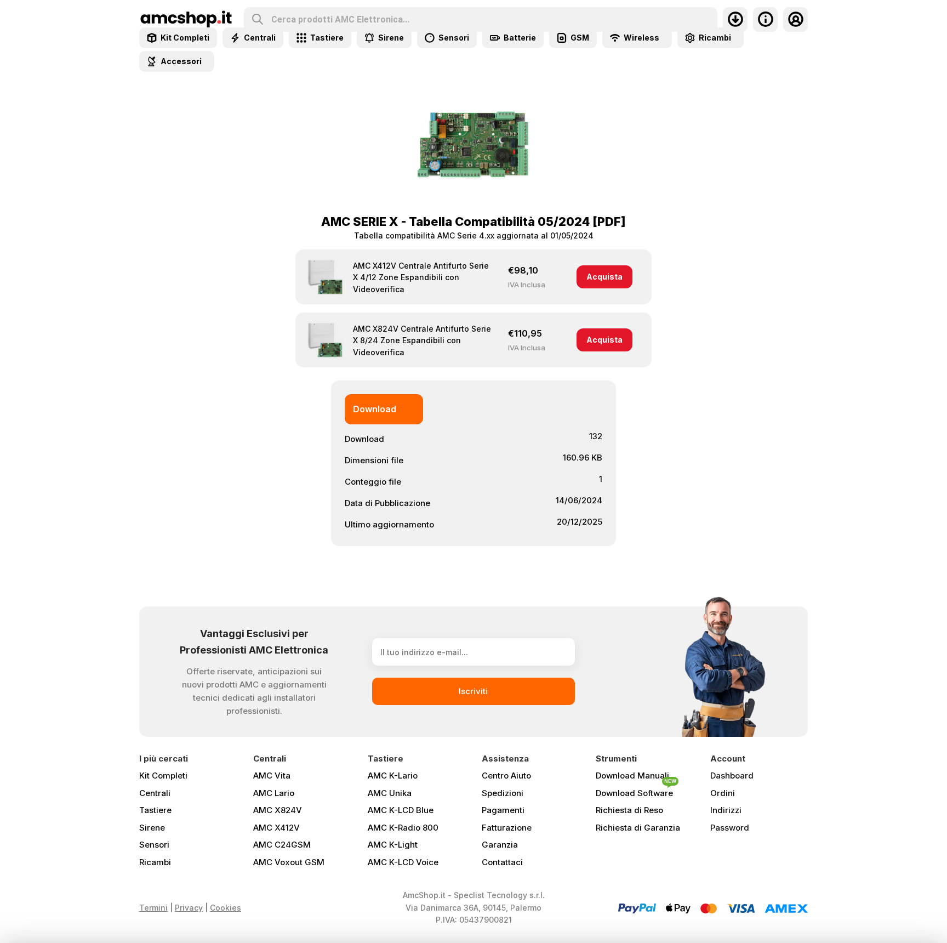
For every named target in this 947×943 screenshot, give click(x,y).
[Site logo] (186, 18)
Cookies (225, 907)
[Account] (795, 19)
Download (374, 409)
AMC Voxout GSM (288, 862)
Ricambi (155, 862)
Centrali (154, 793)
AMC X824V (277, 810)
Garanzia (500, 844)
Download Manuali (632, 775)
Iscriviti (473, 691)
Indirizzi (725, 810)
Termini (153, 907)
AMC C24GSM (282, 844)
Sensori (154, 844)
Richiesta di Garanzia (638, 827)
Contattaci (502, 862)
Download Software (636, 790)
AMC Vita (271, 775)
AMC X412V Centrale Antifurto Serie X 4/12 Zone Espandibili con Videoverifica (421, 277)
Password (729, 827)
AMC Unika (390, 793)
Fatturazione (507, 827)
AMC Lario (273, 793)
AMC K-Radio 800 (403, 827)
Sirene (152, 827)
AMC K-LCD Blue (400, 810)
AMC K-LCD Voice (403, 862)
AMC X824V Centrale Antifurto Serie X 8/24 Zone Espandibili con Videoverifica (422, 340)
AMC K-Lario (393, 775)
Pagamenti (503, 810)
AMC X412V (276, 827)
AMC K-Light (393, 844)
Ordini (722, 793)
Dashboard (732, 775)
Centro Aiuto (506, 775)
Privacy (189, 907)
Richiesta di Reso (629, 810)
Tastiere (155, 810)
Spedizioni (502, 793)
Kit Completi (163, 775)
